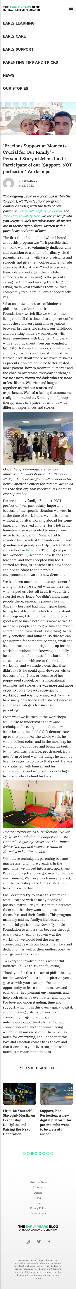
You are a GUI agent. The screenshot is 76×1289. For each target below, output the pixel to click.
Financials (38, 1187)
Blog (38, 1198)
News (8, 75)
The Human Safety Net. (22, 216)
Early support (18, 49)
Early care (14, 36)
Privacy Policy (38, 1208)
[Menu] (71, 8)
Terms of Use (40, 1275)
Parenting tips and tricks (30, 62)
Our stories (15, 88)
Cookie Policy (38, 1213)
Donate (38, 1193)
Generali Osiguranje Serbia (41, 211)
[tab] (24, 1153)
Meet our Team (38, 1182)
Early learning (19, 23)
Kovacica (33, 550)
